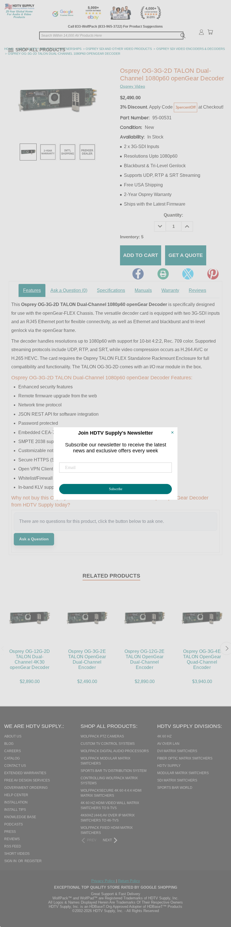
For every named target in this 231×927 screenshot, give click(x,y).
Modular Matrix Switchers (183, 773)
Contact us (15, 766)
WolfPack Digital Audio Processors (115, 751)
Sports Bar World (174, 788)
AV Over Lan (168, 744)
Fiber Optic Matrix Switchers (184, 758)
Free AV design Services (27, 780)
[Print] (163, 273)
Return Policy (129, 881)
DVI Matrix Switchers (177, 751)
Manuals (143, 290)
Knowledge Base (20, 817)
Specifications (111, 290)
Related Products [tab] (111, 576)
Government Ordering (26, 788)
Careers (12, 751)
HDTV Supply (169, 766)
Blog (9, 744)
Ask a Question (68, 290)
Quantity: (173, 215)
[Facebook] (138, 273)
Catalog (12, 758)
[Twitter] (188, 273)
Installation (16, 802)
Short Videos (17, 854)
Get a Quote (185, 255)
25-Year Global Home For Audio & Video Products (19, 14)
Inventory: (131, 236)
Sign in (10, 861)
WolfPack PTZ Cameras (102, 736)
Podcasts (13, 824)
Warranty (170, 290)
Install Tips (15, 810)
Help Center (16, 795)
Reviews (197, 290)
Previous (215, 894)
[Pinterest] (213, 273)
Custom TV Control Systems (108, 744)
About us (12, 736)
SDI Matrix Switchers (177, 780)
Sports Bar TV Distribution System (113, 771)
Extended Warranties (25, 773)
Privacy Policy (103, 881)
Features (32, 290)
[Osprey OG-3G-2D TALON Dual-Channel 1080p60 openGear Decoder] (28, 152)
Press (10, 832)
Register (33, 861)
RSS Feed (12, 846)
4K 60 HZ (164, 736)
